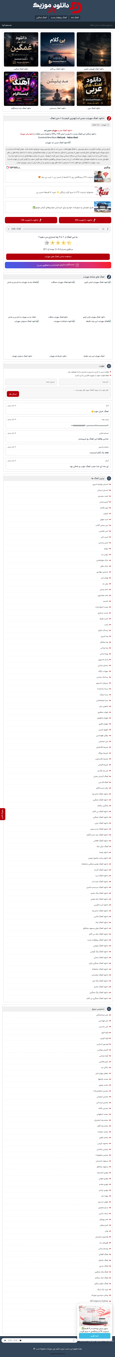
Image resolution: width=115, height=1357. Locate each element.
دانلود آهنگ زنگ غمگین (99, 992)
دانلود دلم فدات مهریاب (58, 356)
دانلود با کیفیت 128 (29, 220)
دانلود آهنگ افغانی (101, 840)
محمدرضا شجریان (101, 1120)
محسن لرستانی (102, 1102)
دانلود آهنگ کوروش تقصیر (94, 69)
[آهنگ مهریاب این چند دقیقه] (94, 337)
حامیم (105, 601)
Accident (63, 1353)
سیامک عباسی (102, 677)
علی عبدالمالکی (102, 1015)
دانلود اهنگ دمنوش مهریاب (22, 356)
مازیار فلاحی (103, 1061)
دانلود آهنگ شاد (101, 922)
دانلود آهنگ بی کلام (57, 69)
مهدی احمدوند (102, 1172)
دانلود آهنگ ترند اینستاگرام (21, 108)
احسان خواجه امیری (100, 484)
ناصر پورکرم (104, 1219)
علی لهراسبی (103, 1020)
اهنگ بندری (103, 1266)
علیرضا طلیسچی (101, 758)
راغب (106, 624)
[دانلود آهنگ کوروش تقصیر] (94, 49)
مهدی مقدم (103, 1184)
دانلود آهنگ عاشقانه (100, 969)
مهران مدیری (103, 1201)
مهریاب (103, 125)
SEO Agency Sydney (99, 1301)
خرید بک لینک (102, 1289)
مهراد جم (104, 1196)
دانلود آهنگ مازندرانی (100, 975)
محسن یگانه (103, 1108)
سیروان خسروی (102, 683)
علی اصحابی (103, 741)
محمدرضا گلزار (102, 1125)
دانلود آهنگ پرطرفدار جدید (97, 940)
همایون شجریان (101, 1236)
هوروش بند (103, 1242)
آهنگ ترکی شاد (102, 846)
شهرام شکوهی (102, 718)
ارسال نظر (13, 394)
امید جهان (104, 519)
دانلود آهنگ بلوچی (100, 945)
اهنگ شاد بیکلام (101, 1277)
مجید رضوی (103, 1085)
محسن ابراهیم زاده (100, 1091)
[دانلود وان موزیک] (57, 7)
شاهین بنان (103, 706)
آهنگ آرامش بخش (100, 776)
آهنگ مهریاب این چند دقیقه (94, 356)
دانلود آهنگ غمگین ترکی (98, 963)
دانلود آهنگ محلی (101, 957)
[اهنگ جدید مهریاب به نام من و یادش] (22, 298)
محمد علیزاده (103, 1131)
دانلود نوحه (103, 852)
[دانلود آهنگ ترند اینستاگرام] (21, 89)
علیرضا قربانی (103, 764)
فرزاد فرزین (104, 1038)
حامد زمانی (104, 589)
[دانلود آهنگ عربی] (94, 89)
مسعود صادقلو (102, 1166)
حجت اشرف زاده (102, 607)
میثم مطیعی (103, 1207)
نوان (106, 1231)
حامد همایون (103, 595)
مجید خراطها (103, 1079)
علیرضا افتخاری (102, 747)
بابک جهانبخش (102, 560)
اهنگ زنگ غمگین (101, 1272)
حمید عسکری (103, 613)
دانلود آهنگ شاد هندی (99, 899)
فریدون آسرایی (102, 1044)
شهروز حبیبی (103, 729)
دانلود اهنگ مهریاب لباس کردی (94, 317)
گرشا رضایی (103, 1055)
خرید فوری (95, 1335)
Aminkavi (59, 1353)
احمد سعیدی (103, 496)
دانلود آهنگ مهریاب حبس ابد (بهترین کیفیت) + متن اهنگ (77, 118)
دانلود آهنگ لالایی (101, 916)
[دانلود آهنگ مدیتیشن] (57, 89)
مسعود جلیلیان (102, 1161)
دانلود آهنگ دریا (102, 875)
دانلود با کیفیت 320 (83, 220)
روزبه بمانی (104, 653)
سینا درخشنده (102, 688)
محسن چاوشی (102, 1096)
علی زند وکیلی (102, 770)
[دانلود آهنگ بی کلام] (57, 49)
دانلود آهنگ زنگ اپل (100, 980)
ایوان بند (104, 554)
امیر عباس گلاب (102, 525)
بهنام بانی (104, 577)
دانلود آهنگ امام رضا (100, 910)
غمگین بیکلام (102, 805)
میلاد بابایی (103, 1213)
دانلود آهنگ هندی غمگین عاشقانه (95, 864)
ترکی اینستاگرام (102, 788)
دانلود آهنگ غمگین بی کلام (97, 998)
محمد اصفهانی (102, 1114)
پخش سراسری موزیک (99, 1295)
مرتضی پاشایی (102, 1149)
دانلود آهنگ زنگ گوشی (99, 951)
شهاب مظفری (103, 712)
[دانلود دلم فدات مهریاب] (58, 337)
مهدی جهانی (103, 1178)
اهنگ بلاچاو (103, 1260)
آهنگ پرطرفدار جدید (59, 17)
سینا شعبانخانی (102, 700)
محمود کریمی (102, 1143)
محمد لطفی (103, 1137)
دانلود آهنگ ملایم (101, 986)
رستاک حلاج (103, 630)
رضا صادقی (104, 642)
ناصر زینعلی (104, 1225)
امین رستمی (103, 542)
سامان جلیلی (103, 665)
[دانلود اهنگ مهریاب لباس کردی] (94, 298)
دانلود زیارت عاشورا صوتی (98, 858)
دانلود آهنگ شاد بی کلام (98, 934)
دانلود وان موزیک (27, 134)
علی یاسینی (103, 1026)
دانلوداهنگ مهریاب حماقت (58, 317)
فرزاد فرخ (105, 1032)
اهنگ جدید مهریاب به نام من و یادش (22, 317)
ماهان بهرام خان (102, 1073)
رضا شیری (104, 636)
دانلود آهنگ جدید (65, 130)
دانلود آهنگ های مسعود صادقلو (95, 928)
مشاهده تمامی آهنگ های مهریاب (58, 256)
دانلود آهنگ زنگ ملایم (99, 893)
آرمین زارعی (103, 501)
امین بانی (104, 537)
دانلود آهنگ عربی (94, 108)
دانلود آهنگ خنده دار (100, 881)
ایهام (106, 548)
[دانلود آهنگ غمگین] (21, 49)
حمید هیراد (103, 618)
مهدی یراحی (103, 1190)
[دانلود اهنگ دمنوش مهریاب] (22, 337)
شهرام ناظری (103, 723)
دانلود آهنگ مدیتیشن (58, 108)
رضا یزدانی (104, 647)
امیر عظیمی (103, 531)
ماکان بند (104, 1067)
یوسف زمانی (103, 1248)
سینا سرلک (104, 694)
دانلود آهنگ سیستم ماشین (97, 887)
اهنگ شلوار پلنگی (101, 1283)
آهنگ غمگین (41, 17)
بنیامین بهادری (102, 572)
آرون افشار (104, 507)
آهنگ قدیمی (103, 782)
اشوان (105, 513)
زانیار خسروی (103, 659)
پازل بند (105, 583)
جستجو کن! (7, 25)
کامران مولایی (102, 1050)
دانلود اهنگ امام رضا (100, 794)
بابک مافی (104, 566)
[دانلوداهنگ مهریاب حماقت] (58, 298)
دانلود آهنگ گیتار (101, 869)
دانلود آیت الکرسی (101, 904)
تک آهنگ (95, 125)
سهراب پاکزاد (103, 671)
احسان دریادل (102, 490)
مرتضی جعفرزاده (102, 1155)
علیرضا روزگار (103, 753)
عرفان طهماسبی (102, 735)
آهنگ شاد (75, 17)
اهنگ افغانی (103, 1254)
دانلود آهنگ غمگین (21, 69)
